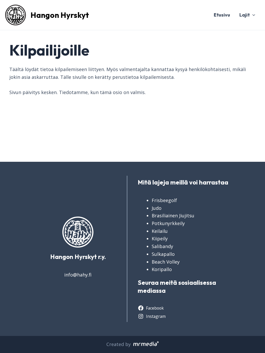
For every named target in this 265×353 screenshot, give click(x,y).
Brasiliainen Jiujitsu (173, 215)
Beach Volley (166, 262)
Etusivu (222, 15)
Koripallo (162, 269)
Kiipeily (160, 238)
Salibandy (162, 246)
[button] (252, 15)
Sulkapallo (163, 254)
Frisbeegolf (164, 200)
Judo (156, 208)
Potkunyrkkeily (168, 223)
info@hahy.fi (78, 275)
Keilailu (160, 231)
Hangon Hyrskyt (60, 15)
